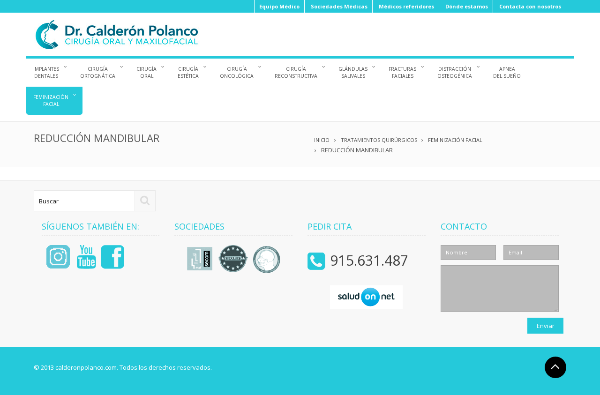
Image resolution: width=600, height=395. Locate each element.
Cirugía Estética (188, 72)
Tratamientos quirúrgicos (379, 139)
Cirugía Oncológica (237, 72)
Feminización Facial (50, 100)
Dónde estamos (466, 6)
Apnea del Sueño (507, 72)
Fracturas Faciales (402, 72)
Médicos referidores (406, 6)
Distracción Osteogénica (454, 72)
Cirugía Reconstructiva (296, 72)
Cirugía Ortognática (97, 72)
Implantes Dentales (46, 72)
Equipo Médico (279, 6)
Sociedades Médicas (339, 6)
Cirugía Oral (146, 72)
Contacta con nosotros (530, 6)
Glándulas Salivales (353, 72)
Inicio (322, 139)
